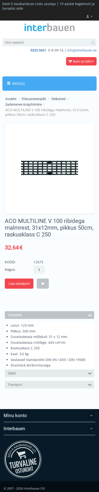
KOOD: (10, 262)
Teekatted (58, 99)
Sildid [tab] (12, 373)
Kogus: (10, 269)
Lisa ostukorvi (19, 284)
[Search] (93, 43)
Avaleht (11, 99)
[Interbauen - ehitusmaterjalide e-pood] (49, 27)
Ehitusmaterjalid (34, 99)
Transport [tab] (15, 385)
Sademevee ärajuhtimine (23, 104)
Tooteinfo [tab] (15, 315)
